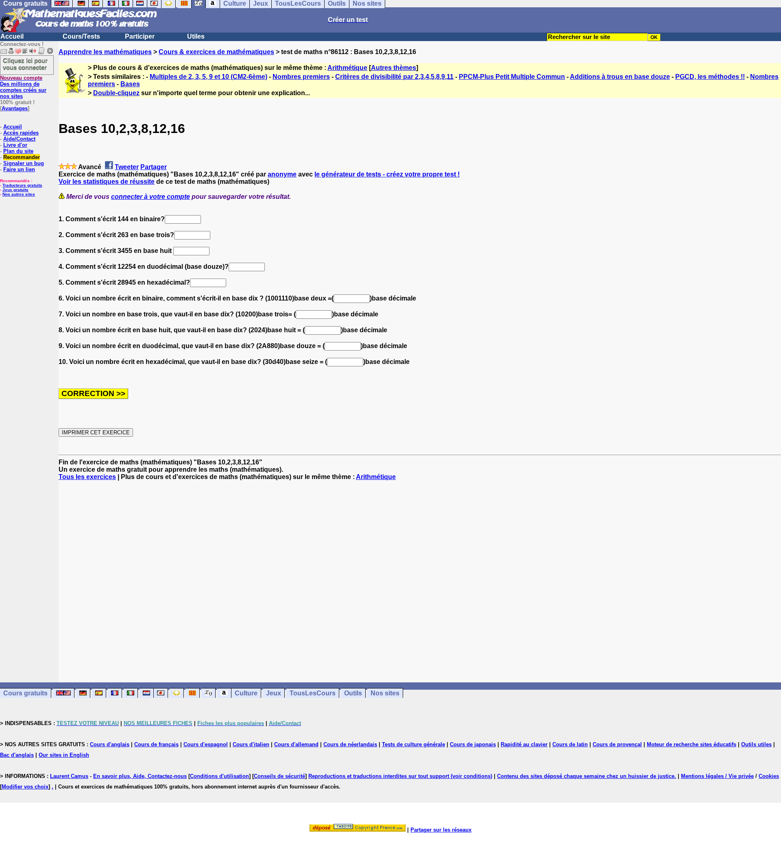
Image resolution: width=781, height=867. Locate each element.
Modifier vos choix (25, 787)
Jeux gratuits (15, 189)
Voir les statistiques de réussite (107, 181)
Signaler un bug (23, 163)
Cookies (769, 776)
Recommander (21, 157)
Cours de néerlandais (350, 744)
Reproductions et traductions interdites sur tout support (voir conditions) (400, 776)
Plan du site (18, 151)
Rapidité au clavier (524, 744)
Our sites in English (64, 755)
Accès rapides (21, 133)
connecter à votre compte (150, 196)
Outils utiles (756, 744)
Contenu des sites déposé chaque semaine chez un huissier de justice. (586, 776)
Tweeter (127, 166)
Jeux (273, 693)
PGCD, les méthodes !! (710, 76)
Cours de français (156, 744)
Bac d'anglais (17, 755)
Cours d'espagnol (205, 744)
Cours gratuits (25, 693)
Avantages (15, 108)
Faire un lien (19, 169)
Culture (246, 693)
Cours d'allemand (296, 744)
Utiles (196, 36)
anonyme (282, 174)
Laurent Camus (69, 776)
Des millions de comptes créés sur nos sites (23, 87)
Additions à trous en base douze (620, 76)
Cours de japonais (473, 744)
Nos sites (385, 693)
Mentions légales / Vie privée (717, 776)
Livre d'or (15, 145)
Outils (353, 693)
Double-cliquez (116, 92)
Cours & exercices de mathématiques (216, 51)
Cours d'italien (251, 744)
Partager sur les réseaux (440, 830)
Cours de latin (570, 744)
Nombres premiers (301, 76)
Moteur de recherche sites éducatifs (691, 744)
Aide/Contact (19, 139)
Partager (153, 166)
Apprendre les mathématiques (105, 51)
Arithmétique (347, 67)
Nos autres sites (18, 194)
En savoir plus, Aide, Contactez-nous (140, 776)
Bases (130, 84)
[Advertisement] (420, 574)
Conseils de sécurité (279, 776)
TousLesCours (313, 693)
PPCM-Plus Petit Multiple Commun (512, 76)
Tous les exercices (87, 476)
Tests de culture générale (413, 744)
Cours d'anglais (109, 744)
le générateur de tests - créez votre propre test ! (387, 174)
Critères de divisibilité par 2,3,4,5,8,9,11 (394, 76)
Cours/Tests (81, 36)
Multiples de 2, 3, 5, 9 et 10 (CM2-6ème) (208, 76)
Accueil (12, 36)
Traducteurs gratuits (22, 185)
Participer (140, 36)
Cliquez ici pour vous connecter (25, 64)
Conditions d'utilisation (219, 776)
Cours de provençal (617, 744)
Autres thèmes (393, 67)
